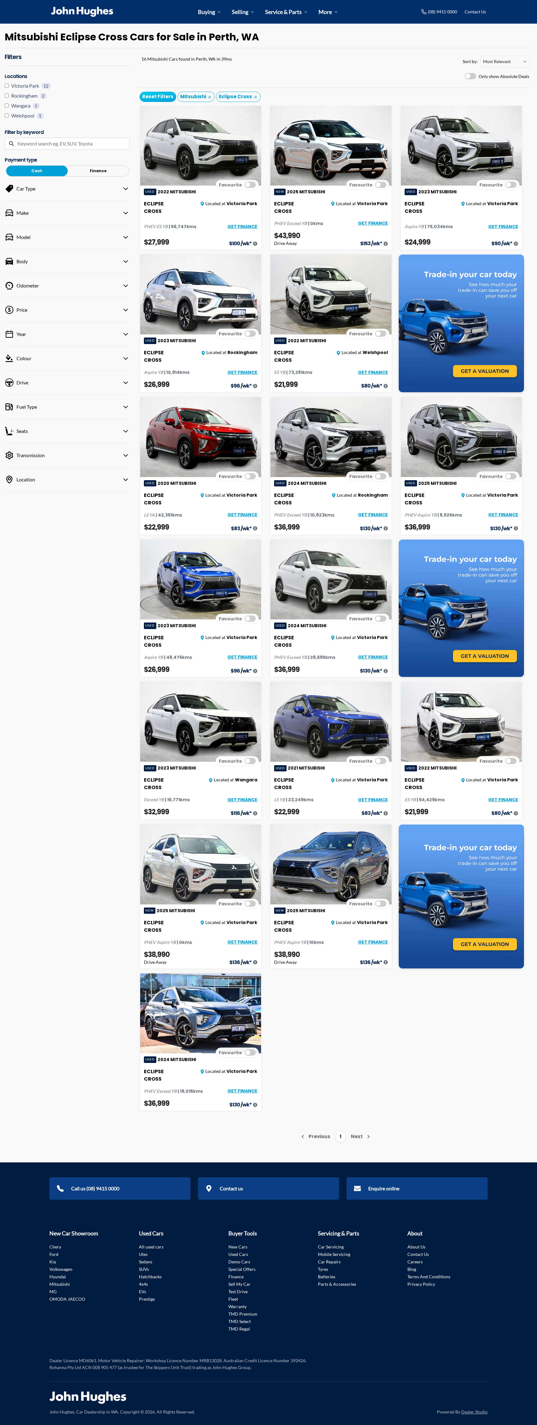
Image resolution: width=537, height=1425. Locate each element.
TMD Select (239, 1321)
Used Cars (238, 1254)
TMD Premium (242, 1314)
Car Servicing (331, 1246)
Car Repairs (329, 1261)
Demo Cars (239, 1261)
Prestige (147, 1299)
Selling (240, 11)
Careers (415, 1261)
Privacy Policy (421, 1284)
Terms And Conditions (428, 1276)
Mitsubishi (59, 1284)
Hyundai (57, 1276)
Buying (206, 11)
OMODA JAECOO (67, 1299)
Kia (52, 1261)
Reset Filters (157, 96)
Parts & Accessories (337, 1284)
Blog (411, 1269)
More (325, 11)
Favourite (230, 185)
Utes (143, 1254)
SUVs (144, 1269)
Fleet (233, 1299)
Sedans (145, 1261)
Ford (53, 1254)
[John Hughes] (82, 12)
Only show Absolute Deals (504, 76)
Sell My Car (239, 1284)
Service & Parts (283, 11)
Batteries (326, 1276)
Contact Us (475, 11)
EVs (142, 1291)
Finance (236, 1276)
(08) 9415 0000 (442, 11)
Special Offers (241, 1269)
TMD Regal (239, 1328)
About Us (416, 1246)
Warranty (237, 1306)
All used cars (151, 1246)
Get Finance (242, 226)
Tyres (323, 1269)
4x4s (143, 1284)
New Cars (237, 1246)
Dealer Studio (474, 1411)
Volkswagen (60, 1269)
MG (53, 1291)
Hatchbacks (150, 1276)
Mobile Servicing (334, 1254)
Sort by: (470, 61)
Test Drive (238, 1291)
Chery (55, 1246)
